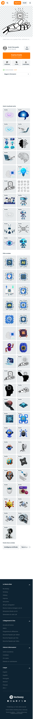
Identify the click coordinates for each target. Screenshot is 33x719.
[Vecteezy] (3, 3)
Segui (27, 49)
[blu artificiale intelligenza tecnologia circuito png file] (9, 142)
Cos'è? (15, 70)
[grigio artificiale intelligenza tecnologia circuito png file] (9, 313)
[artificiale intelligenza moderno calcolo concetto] (9, 403)
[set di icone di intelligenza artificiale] (9, 270)
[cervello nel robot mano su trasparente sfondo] (9, 688)
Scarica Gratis (16, 56)
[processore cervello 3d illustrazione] (9, 588)
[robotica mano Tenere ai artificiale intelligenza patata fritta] (9, 256)
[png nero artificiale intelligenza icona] (9, 185)
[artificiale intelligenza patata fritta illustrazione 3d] (9, 560)
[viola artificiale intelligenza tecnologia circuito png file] (9, 114)
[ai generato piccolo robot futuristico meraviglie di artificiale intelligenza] (9, 327)
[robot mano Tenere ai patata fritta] (9, 673)
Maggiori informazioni (10, 73)
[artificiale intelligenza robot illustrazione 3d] (9, 574)
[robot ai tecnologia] (9, 341)
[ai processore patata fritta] (9, 702)
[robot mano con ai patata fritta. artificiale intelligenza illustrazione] (9, 617)
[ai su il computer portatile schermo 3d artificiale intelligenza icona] (9, 602)
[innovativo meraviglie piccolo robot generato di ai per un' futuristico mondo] (9, 384)
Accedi (24, 3)
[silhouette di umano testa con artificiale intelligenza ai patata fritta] (9, 645)
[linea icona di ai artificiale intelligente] (9, 355)
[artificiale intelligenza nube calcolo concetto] (9, 460)
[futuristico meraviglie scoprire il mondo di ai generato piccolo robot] (9, 299)
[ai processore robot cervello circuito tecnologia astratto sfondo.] (9, 227)
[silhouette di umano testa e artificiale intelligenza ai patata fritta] (9, 659)
